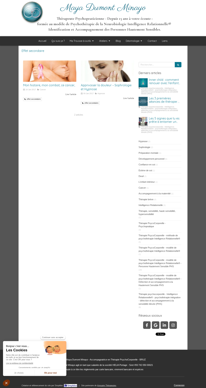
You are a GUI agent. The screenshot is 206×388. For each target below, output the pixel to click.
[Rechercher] (178, 64)
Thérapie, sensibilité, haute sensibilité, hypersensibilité (157, 212)
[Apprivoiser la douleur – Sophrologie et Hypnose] (107, 71)
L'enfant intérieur (147, 182)
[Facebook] (147, 325)
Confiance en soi (147, 164)
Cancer (142, 187)
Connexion (179, 385)
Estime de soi (145, 170)
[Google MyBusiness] (155, 325)
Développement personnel (151, 158)
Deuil (141, 176)
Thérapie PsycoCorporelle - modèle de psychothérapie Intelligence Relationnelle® (159, 249)
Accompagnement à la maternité (155, 193)
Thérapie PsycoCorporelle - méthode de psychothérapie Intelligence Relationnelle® (159, 237)
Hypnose (143, 141)
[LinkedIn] (164, 325)
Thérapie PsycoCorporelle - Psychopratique (152, 225)
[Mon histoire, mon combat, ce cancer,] (49, 71)
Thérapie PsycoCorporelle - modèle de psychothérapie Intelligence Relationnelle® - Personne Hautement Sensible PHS (160, 263)
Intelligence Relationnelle (151, 205)
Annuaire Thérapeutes (106, 385)
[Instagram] (173, 325)
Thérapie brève (146, 199)
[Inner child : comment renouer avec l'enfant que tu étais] (143, 82)
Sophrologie (144, 147)
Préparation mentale (148, 153)
